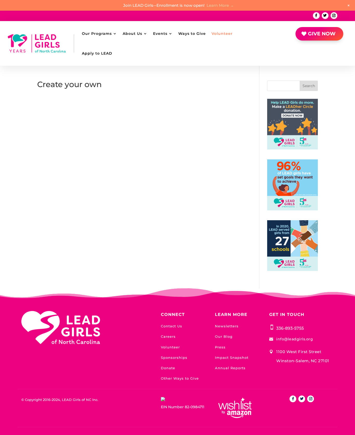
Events (160, 33)
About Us (132, 33)
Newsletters (227, 326)
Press (220, 347)
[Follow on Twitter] (325, 15)
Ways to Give (192, 33)
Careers (168, 336)
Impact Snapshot (231, 357)
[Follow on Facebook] (316, 15)
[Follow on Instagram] (334, 15)
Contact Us (171, 326)
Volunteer (222, 33)
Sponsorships (174, 357)
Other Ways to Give (180, 378)
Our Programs (97, 33)
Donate (168, 368)
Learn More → (220, 5)
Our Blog (224, 336)
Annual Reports (230, 368)
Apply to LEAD (97, 53)
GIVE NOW (322, 34)
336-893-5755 (290, 328)
